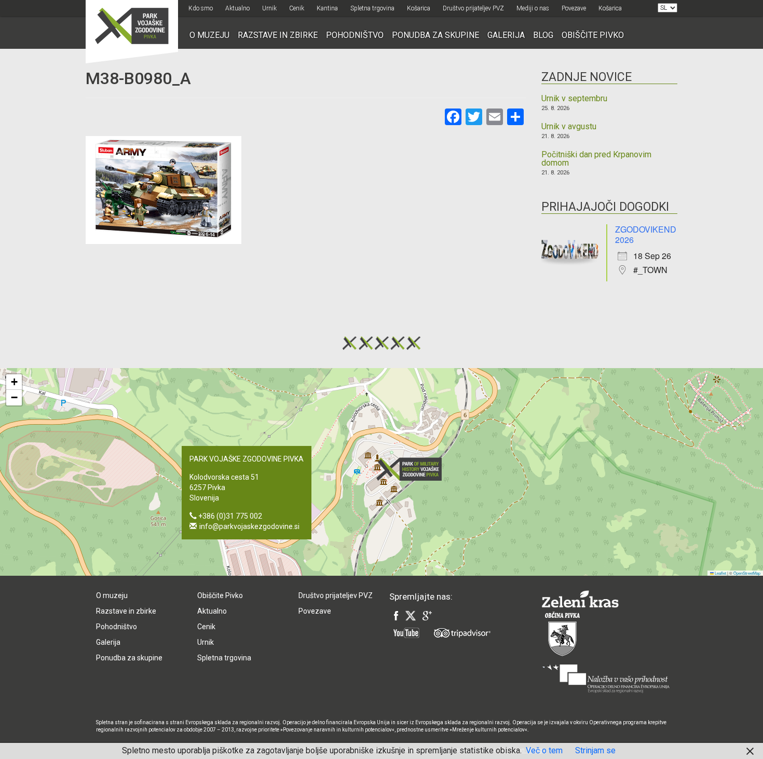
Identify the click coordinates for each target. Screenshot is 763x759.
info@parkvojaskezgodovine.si (249, 526)
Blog (543, 35)
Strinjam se (595, 750)
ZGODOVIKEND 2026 (645, 234)
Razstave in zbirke (278, 35)
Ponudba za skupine (435, 35)
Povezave (574, 8)
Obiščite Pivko (593, 35)
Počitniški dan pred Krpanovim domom (596, 159)
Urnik (269, 8)
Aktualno (237, 8)
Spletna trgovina (372, 8)
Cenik (296, 8)
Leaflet (720, 573)
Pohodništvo (355, 35)
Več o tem (544, 750)
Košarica (418, 8)
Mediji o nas (532, 8)
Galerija (506, 35)
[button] (412, 469)
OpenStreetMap (746, 573)
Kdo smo (200, 8)
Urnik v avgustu (568, 127)
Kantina (327, 8)
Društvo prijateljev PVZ (473, 8)
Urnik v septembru (574, 98)
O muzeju (209, 35)
